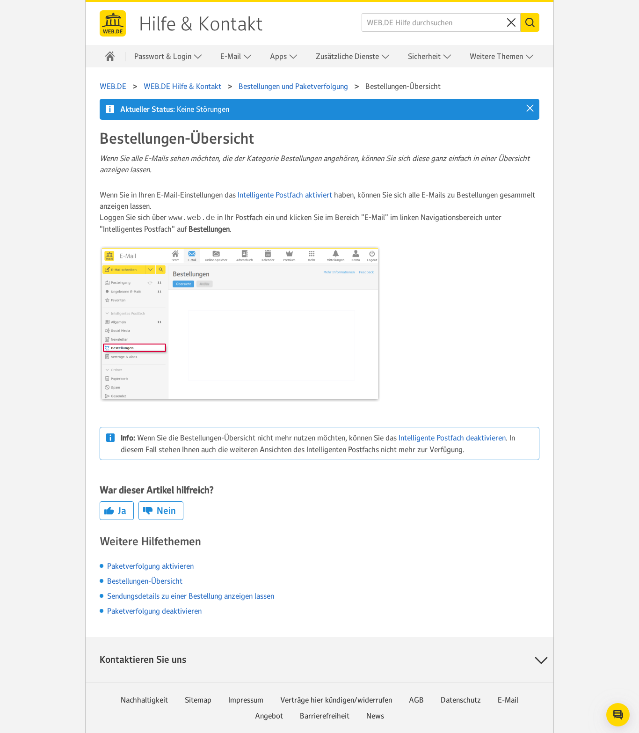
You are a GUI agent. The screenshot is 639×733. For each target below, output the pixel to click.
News (375, 715)
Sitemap (198, 699)
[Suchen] (530, 22)
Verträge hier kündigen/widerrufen (336, 699)
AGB (416, 699)
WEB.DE (113, 23)
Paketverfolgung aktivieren (150, 566)
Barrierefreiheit (324, 715)
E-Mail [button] (231, 56)
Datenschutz (461, 699)
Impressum (245, 699)
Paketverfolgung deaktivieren (154, 611)
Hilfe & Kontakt (201, 24)
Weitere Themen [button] (497, 56)
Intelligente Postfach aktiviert (285, 194)
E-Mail (508, 699)
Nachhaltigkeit (144, 699)
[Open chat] (618, 714)
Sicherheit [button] (425, 56)
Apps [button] (279, 56)
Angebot (269, 715)
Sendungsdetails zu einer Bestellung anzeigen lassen (190, 596)
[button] (530, 108)
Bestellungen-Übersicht (144, 581)
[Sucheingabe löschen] (511, 22)
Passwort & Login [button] (163, 56)
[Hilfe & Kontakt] (110, 56)
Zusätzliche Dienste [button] (348, 56)
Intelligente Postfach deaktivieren (452, 437)
